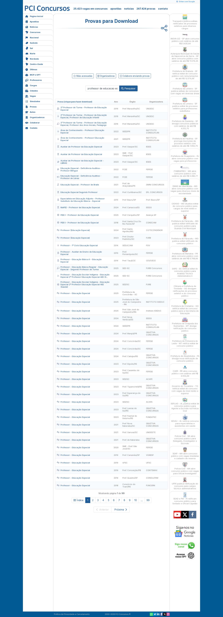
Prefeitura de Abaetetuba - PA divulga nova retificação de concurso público (185, 358)
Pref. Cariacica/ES (131, 207)
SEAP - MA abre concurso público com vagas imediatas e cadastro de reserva (185, 456)
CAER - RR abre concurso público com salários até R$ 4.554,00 (185, 373)
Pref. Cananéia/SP (131, 455)
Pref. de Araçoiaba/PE (128, 184)
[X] (164, 614)
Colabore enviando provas (136, 76)
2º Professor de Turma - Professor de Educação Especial (84, 108)
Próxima (119, 509)
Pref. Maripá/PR (129, 333)
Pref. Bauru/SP (129, 200)
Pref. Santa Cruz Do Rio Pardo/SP (131, 222)
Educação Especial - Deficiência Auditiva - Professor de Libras (81, 177)
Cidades (34, 91)
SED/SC (125, 284)
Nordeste (34, 59)
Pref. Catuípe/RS (130, 356)
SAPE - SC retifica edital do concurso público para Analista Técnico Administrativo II (185, 272)
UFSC (125, 462)
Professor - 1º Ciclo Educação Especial (79, 245)
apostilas (115, 8)
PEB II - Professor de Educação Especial (80, 215)
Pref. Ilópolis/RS (129, 364)
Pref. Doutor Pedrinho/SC (128, 237)
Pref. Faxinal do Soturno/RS (129, 417)
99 (148, 500)
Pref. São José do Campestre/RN (130, 310)
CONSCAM (151, 222)
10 (135, 500)
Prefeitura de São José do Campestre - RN (131, 302)
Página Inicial (36, 16)
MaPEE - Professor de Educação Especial (80, 207)
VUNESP (150, 455)
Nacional (34, 37)
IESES (148, 146)
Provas (33, 107)
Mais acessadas (84, 76)
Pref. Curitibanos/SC (132, 192)
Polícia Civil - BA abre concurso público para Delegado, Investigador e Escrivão (185, 440)
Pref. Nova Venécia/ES (127, 318)
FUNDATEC (151, 417)
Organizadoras (37, 117)
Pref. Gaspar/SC (130, 146)
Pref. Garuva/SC (130, 432)
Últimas (33, 69)
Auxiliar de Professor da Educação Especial (81, 146)
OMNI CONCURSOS (155, 184)
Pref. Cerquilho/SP (131, 215)
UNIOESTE (150, 432)
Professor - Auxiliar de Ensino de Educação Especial (81, 253)
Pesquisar (130, 88)
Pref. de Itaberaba (130, 440)
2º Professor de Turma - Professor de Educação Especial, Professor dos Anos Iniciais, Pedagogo (84, 123)
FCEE (124, 169)
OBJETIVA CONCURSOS (152, 333)
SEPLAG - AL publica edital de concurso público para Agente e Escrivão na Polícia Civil (185, 407)
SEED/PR (126, 131)
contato (163, 8)
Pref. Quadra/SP (130, 478)
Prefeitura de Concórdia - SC (129, 293)
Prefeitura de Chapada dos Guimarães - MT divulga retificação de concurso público (185, 327)
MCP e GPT (35, 75)
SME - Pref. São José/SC (129, 447)
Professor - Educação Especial (75, 293)
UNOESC (150, 108)
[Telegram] (154, 614)
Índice (80, 500)
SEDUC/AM (127, 245)
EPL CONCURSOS (154, 192)
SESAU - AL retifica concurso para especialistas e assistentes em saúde (185, 423)
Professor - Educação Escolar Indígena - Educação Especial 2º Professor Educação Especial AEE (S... (85, 275)
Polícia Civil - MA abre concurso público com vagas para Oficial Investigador (185, 471)
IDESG (149, 207)
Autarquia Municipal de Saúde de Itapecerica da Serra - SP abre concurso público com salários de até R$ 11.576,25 (185, 57)
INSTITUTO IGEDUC (155, 302)
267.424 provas (146, 8)
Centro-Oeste (36, 64)
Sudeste (34, 43)
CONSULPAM (152, 478)
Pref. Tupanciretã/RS (132, 386)
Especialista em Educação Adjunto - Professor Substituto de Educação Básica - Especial (83, 199)
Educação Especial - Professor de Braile (80, 184)
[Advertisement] (87, 50)
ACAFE (149, 379)
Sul (31, 48)
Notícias (34, 27)
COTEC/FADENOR (154, 230)
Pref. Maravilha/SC (131, 108)
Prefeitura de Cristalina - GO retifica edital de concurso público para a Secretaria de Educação (185, 310)
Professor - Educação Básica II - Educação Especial (81, 260)
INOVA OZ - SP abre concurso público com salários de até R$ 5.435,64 (185, 41)
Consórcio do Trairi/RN (128, 485)
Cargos (33, 85)
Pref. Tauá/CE (128, 260)
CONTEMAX (151, 470)
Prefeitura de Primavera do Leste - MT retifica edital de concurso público (185, 343)
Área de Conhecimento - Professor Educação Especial (82, 131)
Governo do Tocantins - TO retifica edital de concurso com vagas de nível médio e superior (185, 390)
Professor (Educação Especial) (75, 230)
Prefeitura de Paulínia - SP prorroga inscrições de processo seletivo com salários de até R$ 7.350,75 (185, 142)
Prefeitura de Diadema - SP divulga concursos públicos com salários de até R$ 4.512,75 (185, 125)
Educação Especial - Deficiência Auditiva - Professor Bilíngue (81, 169)
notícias (129, 8)
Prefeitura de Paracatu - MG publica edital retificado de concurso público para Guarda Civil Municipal (184, 225)
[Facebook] (161, 614)
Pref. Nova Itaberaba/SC (128, 424)
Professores (36, 80)
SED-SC (126, 268)
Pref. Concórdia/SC (131, 341)
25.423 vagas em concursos (90, 8)
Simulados (35, 101)
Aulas (32, 112)
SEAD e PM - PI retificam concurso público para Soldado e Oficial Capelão (184, 501)
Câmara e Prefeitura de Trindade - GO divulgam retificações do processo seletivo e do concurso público (185, 291)
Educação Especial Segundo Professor (79, 192)
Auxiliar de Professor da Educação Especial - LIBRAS (82, 161)
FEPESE (149, 169)
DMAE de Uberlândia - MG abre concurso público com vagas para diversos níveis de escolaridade (185, 190)
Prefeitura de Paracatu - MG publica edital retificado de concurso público (184, 241)
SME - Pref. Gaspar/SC (127, 154)
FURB (148, 238)
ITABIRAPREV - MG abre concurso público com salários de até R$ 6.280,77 (185, 173)
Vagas (33, 96)
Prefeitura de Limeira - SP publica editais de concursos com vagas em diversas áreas (185, 91)
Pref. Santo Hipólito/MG (127, 230)
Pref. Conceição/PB (131, 470)
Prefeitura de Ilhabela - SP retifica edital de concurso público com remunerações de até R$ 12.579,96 (185, 75)
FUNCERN (150, 485)
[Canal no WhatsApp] (151, 614)
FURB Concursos (154, 268)
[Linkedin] (158, 614)
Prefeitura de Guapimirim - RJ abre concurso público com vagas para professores (185, 158)
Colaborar (35, 123)
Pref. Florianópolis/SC (130, 253)
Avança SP (151, 215)
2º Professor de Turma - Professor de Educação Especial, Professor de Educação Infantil (84, 116)
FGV (148, 245)
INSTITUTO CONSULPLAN (152, 131)
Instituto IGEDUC (153, 310)
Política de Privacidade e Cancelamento (72, 614)
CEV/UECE (151, 260)
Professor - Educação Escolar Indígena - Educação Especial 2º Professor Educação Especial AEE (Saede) (85, 284)
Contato (33, 128)
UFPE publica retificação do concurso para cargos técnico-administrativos (185, 486)
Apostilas (34, 22)
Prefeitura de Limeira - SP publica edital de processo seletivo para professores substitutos (185, 107)
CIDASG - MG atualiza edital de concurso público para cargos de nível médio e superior (185, 207)
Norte (32, 53)
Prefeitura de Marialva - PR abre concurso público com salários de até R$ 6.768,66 (185, 256)
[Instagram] (168, 614)
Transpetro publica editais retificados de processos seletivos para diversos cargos (184, 25)
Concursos (35, 32)
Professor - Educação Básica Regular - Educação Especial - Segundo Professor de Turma (84, 268)
